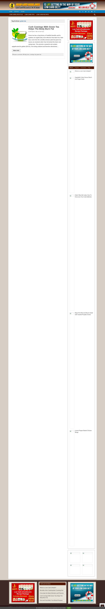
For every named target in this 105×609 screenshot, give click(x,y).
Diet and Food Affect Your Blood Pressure (51, 600)
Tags (89, 67)
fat (35, 54)
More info (16, 50)
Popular (77, 67)
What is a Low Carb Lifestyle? (83, 71)
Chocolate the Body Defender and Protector (52, 593)
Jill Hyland (32, 31)
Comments (83, 67)
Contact (16, 11)
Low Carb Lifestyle (16, 14)
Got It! (69, 607)
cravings (32, 54)
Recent (71, 67)
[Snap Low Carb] (24, 3)
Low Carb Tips (29, 14)
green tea (39, 54)
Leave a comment (18, 54)
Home (10, 11)
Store (23, 11)
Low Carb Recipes (42, 14)
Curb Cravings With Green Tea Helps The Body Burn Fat (43, 28)
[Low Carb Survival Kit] (81, 53)
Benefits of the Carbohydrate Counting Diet (51, 590)
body (25, 54)
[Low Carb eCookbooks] (81, 30)
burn (28, 54)
